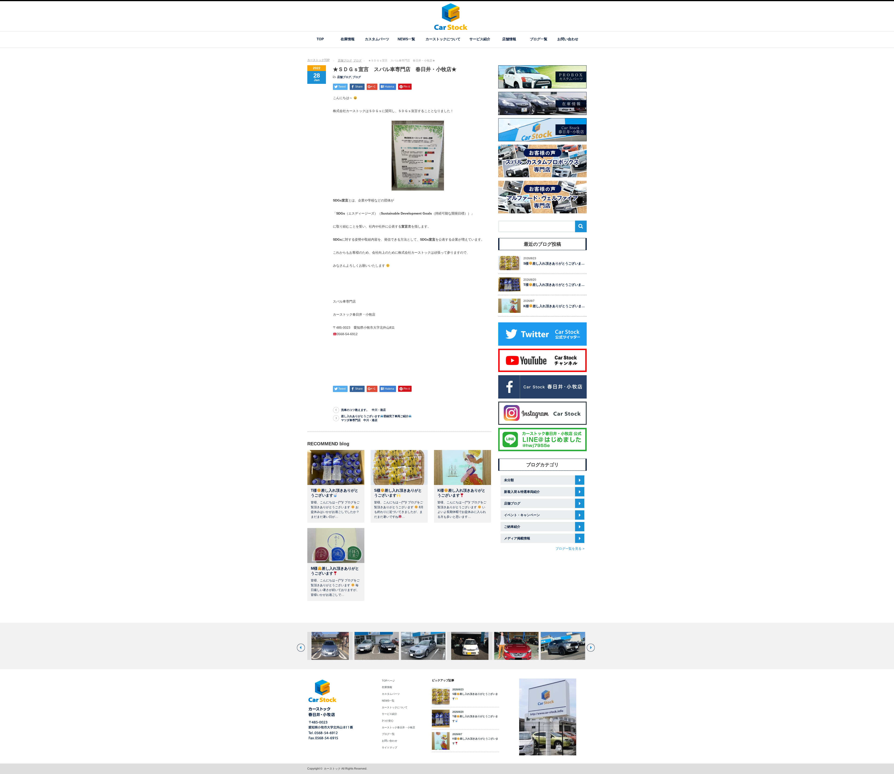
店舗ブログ (345, 60)
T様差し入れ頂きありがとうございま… (554, 284)
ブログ (357, 60)
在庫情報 (348, 39)
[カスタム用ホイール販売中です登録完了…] (563, 646)
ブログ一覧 (538, 39)
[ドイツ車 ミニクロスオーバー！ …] (516, 646)
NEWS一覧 (406, 39)
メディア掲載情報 (517, 538)
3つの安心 (387, 720)
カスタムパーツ (377, 39)
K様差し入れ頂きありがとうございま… (554, 306)
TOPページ (388, 680)
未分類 (509, 480)
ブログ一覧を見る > (569, 548)
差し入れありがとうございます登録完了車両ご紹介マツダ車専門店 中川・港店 (375, 418)
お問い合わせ (567, 39)
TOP (320, 39)
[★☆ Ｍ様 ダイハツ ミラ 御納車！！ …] (423, 646)
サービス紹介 (479, 39)
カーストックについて (443, 39)
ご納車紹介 (512, 527)
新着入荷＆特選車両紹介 (522, 492)
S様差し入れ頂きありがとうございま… (554, 263)
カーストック (332, 768)
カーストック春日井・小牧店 (398, 727)
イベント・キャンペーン (522, 515)
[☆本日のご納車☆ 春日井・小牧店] (330, 646)
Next (591, 648)
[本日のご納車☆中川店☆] (469, 646)
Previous (301, 648)
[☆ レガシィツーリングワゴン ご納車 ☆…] (376, 646)
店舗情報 (509, 39)
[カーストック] (450, 27)
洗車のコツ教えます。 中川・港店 (363, 410)
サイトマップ (389, 747)
